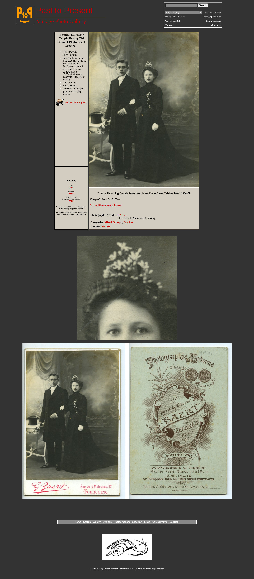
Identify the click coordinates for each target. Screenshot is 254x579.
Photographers (122, 522)
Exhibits (107, 522)
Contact (174, 522)
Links (147, 522)
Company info (160, 522)
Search (87, 522)
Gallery (97, 522)
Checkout (137, 522)
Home (78, 522)
